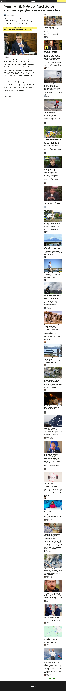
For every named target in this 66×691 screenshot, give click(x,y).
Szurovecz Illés (8, 14)
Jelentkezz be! (62, 1)
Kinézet (54, 1)
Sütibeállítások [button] (53, 683)
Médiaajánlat (43, 683)
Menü (3, 1)
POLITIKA (7, 15)
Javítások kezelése (28, 683)
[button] (6, 94)
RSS (48, 683)
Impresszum (21, 683)
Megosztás (34, 15)
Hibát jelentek (15, 683)
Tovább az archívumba (53, 678)
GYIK (11, 683)
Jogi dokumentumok (36, 683)
